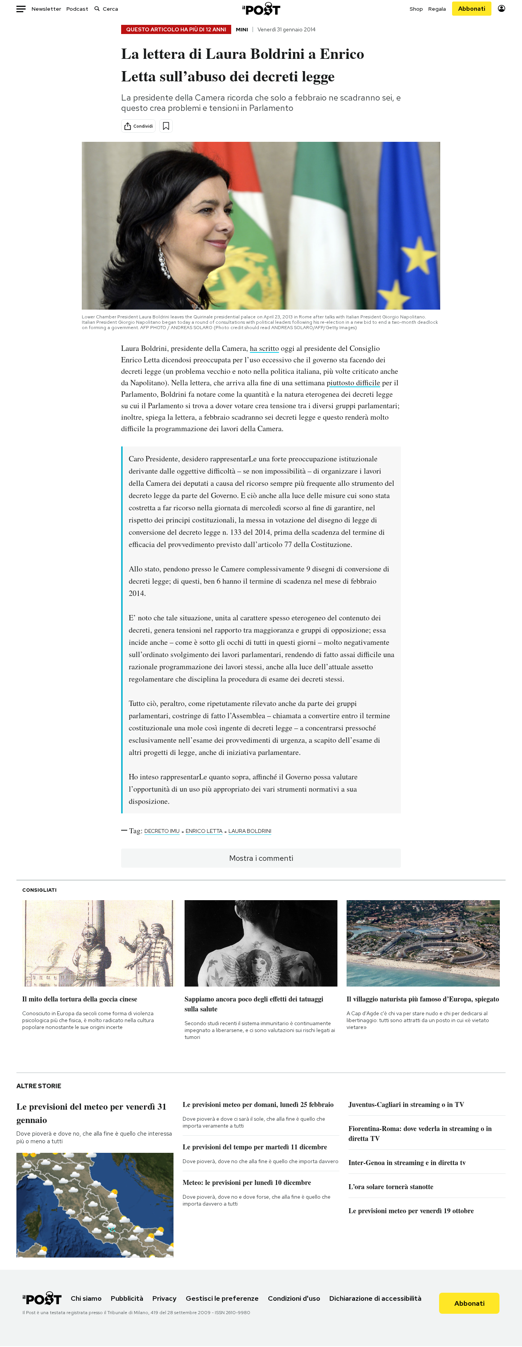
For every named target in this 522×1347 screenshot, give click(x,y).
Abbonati (471, 9)
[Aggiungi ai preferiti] (166, 126)
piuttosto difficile (353, 382)
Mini (242, 29)
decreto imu (162, 831)
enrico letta (204, 831)
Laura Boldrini (250, 831)
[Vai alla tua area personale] (502, 9)
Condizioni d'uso (294, 1298)
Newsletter (46, 8)
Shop (416, 8)
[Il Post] (261, 8)
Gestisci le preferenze (222, 1298)
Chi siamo (86, 1298)
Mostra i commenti (261, 858)
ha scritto (264, 348)
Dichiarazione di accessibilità (375, 1298)
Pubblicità (127, 1298)
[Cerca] (97, 8)
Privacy (164, 1298)
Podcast (77, 8)
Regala (437, 8)
